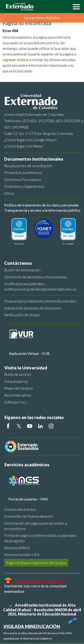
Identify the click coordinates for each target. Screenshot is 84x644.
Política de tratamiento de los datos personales (41, 205)
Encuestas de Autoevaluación (28, 516)
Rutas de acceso (17, 374)
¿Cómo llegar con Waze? (23, 146)
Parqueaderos (16, 381)
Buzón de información (22, 270)
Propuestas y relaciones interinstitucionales (40, 301)
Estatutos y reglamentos (24, 186)
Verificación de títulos (22, 315)
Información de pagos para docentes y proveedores (35, 526)
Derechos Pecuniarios (22, 179)
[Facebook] (8, 426)
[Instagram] (51, 426)
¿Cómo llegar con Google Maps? (30, 139)
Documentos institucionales (33, 159)
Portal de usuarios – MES (28, 499)
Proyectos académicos (23, 172)
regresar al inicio (16, 59)
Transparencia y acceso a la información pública (42, 210)
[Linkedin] (40, 426)
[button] (75, 6)
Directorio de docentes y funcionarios (35, 277)
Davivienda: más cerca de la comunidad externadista (35, 588)
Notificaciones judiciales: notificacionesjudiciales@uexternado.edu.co (40, 286)
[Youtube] (30, 426)
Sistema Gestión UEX (21, 554)
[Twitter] (19, 426)
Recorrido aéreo (17, 395)
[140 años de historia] (72, 619)
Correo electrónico (20, 509)
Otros (9, 193)
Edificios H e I (15, 402)
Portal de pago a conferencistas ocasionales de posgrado (40, 538)
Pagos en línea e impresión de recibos (36, 562)
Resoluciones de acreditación (28, 165)
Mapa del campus (18, 388)
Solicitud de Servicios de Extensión (32, 308)
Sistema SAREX (17, 547)
